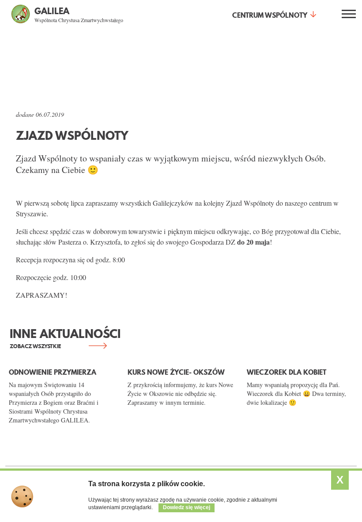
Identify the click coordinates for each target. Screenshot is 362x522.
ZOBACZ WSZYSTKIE (35, 346)
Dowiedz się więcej (186, 507)
